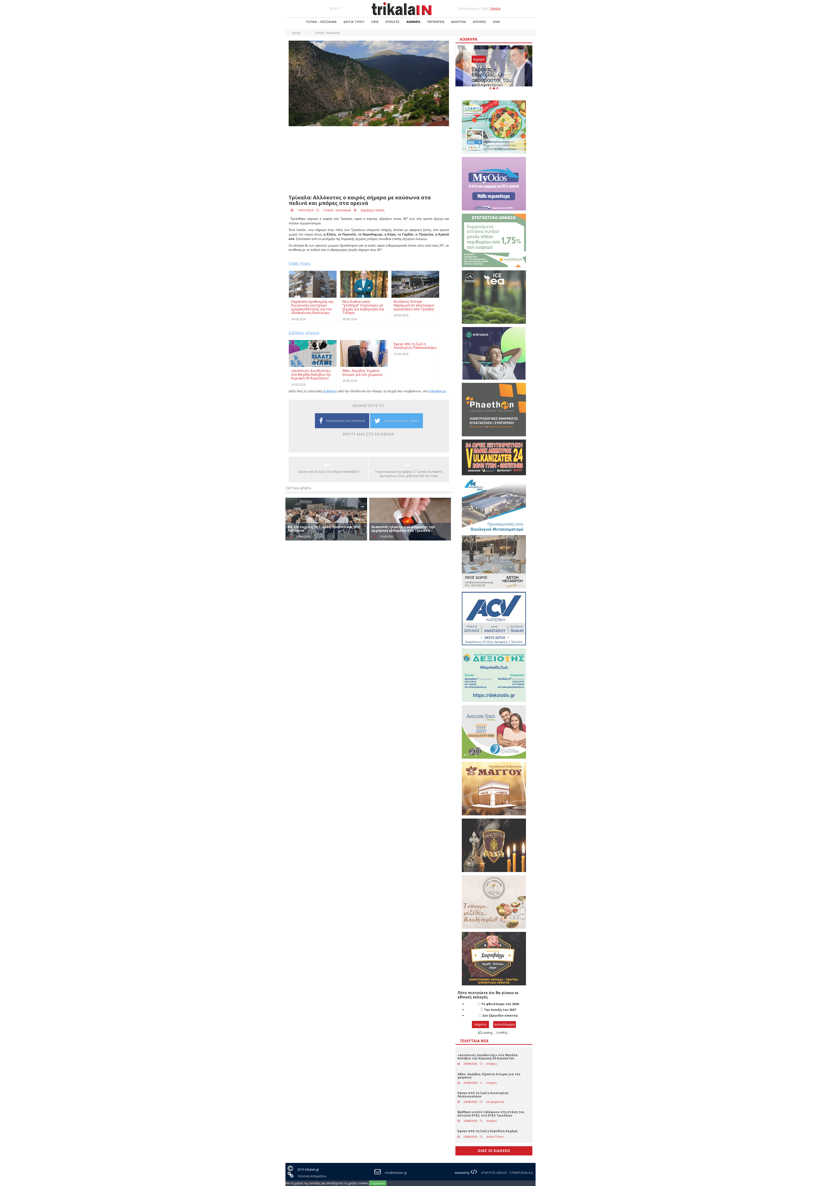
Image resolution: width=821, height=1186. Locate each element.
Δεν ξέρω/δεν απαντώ (500, 1015)
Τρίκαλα (495, 8)
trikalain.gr (437, 391)
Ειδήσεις (330, 391)
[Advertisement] (369, 160)
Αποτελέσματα (505, 1024)
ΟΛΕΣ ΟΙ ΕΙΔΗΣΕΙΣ (494, 1150)
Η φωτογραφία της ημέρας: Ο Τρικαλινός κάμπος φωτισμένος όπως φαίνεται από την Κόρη (409, 473)
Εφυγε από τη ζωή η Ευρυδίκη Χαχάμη (487, 1131)
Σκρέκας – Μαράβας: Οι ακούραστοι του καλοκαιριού (492, 77)
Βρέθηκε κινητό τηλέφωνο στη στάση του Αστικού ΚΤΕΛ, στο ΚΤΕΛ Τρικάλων (491, 1113)
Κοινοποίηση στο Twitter (401, 421)
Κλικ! (496, 22)
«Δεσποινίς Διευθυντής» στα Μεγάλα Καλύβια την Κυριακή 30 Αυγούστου (488, 1056)
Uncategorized (495, 1102)
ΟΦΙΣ (375, 22)
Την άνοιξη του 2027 (500, 1010)
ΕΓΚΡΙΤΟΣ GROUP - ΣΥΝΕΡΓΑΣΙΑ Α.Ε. (506, 1173)
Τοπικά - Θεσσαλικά (337, 210)
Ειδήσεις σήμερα (304, 332)
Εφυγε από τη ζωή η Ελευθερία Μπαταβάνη (328, 471)
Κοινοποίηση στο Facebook (345, 421)
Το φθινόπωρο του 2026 (500, 1004)
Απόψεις (479, 22)
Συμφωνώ (378, 1183)
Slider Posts (299, 263)
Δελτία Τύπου (353, 22)
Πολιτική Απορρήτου (312, 1176)
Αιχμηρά (413, 22)
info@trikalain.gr (396, 1173)
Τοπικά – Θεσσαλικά (321, 22)
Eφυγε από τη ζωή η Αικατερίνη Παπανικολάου (483, 1094)
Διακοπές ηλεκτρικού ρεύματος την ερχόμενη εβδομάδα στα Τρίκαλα (403, 528)
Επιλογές (392, 22)
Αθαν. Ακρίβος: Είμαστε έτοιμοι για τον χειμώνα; (489, 1075)
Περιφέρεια (435, 22)
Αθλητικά (458, 22)
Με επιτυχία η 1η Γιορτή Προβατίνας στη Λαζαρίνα (324, 528)
